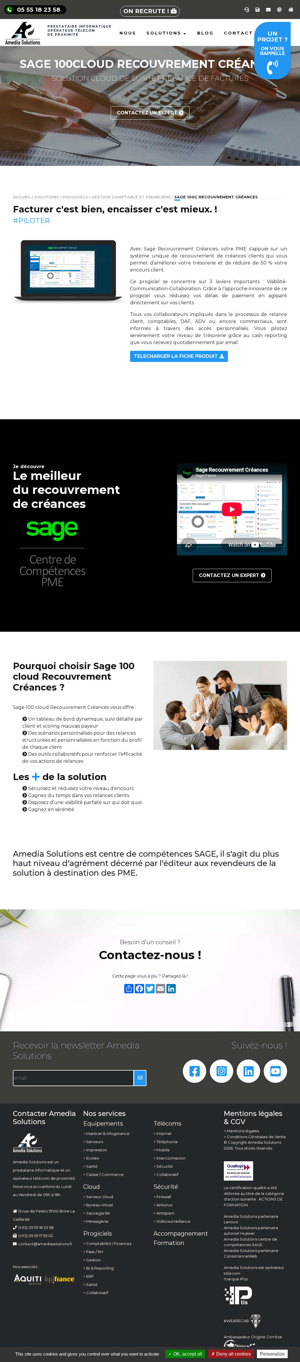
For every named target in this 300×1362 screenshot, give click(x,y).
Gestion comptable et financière (131, 197)
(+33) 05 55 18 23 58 (36, 1227)
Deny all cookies (233, 1353)
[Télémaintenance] (246, 9)
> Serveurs (93, 1141)
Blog (205, 33)
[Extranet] (291, 9)
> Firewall (162, 1196)
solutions (46, 197)
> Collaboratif (95, 1292)
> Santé (90, 1166)
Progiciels (75, 197)
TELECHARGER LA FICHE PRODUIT (176, 356)
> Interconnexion (169, 1158)
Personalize (272, 1353)
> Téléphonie (166, 1141)
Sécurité (166, 1186)
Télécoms (167, 1123)
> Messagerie (95, 1221)
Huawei (247, 1233)
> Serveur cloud (98, 1196)
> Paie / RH (93, 1251)
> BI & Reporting (98, 1268)
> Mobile (162, 1150)
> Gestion (92, 1260)
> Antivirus (163, 1205)
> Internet (163, 1133)
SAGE (257, 1244)
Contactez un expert (148, 113)
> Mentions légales (241, 1131)
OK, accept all (187, 1353)
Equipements (103, 1123)
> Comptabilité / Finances (107, 1243)
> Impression (95, 1150)
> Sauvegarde (96, 1213)
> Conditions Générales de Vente (255, 1136)
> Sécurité (163, 1166)
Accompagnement (181, 1233)
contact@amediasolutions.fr (44, 1243)
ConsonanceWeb (240, 1256)
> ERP (88, 1276)
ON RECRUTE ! (147, 11)
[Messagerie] (268, 9)
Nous (128, 33)
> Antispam (164, 1213)
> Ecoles (91, 1158)
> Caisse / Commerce (103, 1174)
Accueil (22, 197)
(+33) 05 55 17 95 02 (35, 1235)
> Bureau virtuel (98, 1205)
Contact (238, 33)
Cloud (91, 1186)
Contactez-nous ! (150, 955)
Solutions (164, 33)
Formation (169, 1242)
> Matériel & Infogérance (106, 1133)
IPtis (244, 1279)
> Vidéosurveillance (172, 1221)
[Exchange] (279, 9)
